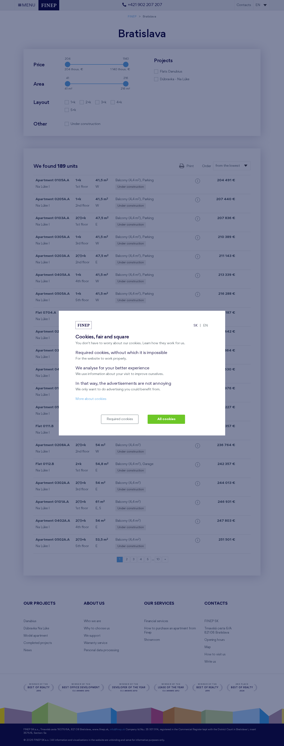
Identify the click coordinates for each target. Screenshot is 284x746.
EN (205, 325)
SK (196, 325)
